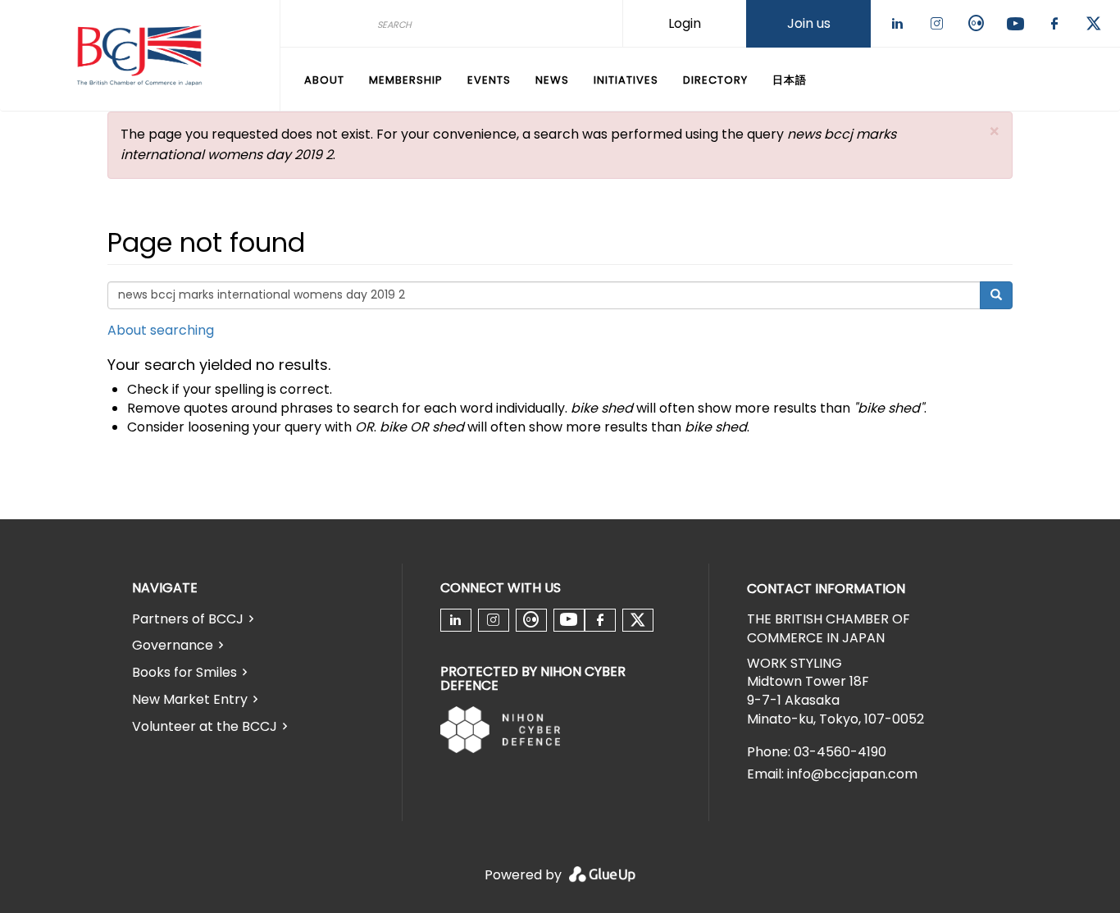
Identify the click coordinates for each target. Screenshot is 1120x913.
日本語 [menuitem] (789, 80)
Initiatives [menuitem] (626, 80)
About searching (160, 330)
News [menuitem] (552, 80)
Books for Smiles (184, 672)
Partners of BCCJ (188, 618)
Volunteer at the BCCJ (204, 726)
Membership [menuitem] (406, 80)
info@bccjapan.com (852, 774)
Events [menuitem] (489, 80)
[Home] (139, 56)
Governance (172, 645)
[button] (994, 131)
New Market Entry (190, 699)
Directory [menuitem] (715, 80)
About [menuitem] (324, 80)
